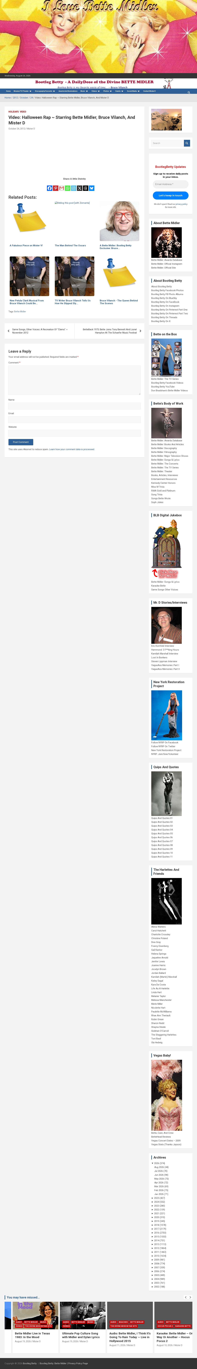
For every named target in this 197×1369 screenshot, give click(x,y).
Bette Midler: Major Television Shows (169, 456)
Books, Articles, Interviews (164, 475)
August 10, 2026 (157, 1345)
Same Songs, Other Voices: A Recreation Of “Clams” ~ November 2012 (40, 331)
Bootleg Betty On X (160, 321)
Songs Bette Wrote (161, 498)
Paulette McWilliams (161, 1011)
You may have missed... (23, 1297)
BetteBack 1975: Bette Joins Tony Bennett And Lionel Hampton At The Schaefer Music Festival (110, 331)
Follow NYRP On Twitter (163, 746)
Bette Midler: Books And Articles (167, 444)
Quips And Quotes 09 (162, 849)
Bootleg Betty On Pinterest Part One (169, 309)
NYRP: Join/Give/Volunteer (164, 754)
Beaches (115, 1322)
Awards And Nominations (68, 91)
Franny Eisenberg (160, 946)
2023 (156, 1205)
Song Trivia (156, 494)
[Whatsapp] (67, 186)
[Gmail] (61, 186)
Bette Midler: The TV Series (165, 379)
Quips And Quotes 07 (162, 841)
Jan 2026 (159, 1194)
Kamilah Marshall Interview (164, 653)
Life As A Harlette (160, 988)
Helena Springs (158, 953)
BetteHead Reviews (161, 1136)
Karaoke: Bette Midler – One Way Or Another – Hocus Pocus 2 (168, 1337)
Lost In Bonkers (159, 657)
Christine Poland (159, 938)
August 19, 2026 (15, 1341)
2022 (156, 1209)
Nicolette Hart (158, 1007)
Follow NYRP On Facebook (164, 742)
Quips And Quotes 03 (162, 825)
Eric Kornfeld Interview (162, 646)
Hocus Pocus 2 (157, 1326)
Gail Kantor (156, 950)
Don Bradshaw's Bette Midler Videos (169, 390)
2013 (156, 1244)
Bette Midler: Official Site (163, 267)
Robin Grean (157, 1019)
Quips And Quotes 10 (162, 852)
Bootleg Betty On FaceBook (165, 302)
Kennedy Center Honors (163, 483)
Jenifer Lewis (158, 961)
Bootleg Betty (30, 1363)
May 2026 (159, 1178)
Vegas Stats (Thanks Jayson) (166, 1144)
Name (11, 399)
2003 (156, 1283)
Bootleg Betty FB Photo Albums (167, 294)
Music (82, 91)
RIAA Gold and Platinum (163, 490)
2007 (156, 1267)
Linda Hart (156, 992)
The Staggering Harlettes (163, 1034)
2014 (156, 1240)
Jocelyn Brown (158, 969)
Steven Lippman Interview (164, 661)
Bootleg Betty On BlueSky (164, 298)
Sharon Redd (157, 1023)
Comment (14, 362)
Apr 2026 (158, 1182)
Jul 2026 (158, 1171)
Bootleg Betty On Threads (164, 317)
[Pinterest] (55, 186)
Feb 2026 (159, 1190)
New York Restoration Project (166, 750)
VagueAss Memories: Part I (165, 665)
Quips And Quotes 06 (162, 837)
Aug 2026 (159, 1167)
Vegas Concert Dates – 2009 (166, 1140)
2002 (156, 1286)
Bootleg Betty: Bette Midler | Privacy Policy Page (64, 1363)
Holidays (13, 111)
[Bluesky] (91, 186)
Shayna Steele (158, 1027)
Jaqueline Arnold (159, 957)
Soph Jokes (157, 502)
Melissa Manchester (161, 1000)
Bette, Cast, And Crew (162, 1133)
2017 (156, 1229)
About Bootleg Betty (161, 286)
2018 (156, 1225)
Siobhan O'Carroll (160, 1031)
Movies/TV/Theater (21, 91)
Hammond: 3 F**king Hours (165, 649)
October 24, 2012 (16, 128)
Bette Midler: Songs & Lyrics (165, 459)
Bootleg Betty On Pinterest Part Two (169, 313)
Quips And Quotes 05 (162, 833)
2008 (156, 1263)
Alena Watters (158, 926)
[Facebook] (49, 186)
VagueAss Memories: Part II (165, 669)
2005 (156, 1275)
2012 (156, 1248)
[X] (79, 186)
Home (8, 91)
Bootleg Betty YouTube (163, 386)
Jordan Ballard (158, 973)
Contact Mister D (149, 91)
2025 (156, 1198)
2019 (156, 1221)
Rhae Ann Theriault (160, 1015)
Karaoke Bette (158, 585)
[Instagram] (73, 186)
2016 (156, 1232)
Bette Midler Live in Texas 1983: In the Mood (24, 1335)
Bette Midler (20, 311)
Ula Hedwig (156, 1042)
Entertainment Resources (164, 479)
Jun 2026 (159, 1174)
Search (187, 143)
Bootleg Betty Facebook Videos (167, 382)
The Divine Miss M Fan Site (30, 1326)
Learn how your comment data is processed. (72, 449)
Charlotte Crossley (160, 934)
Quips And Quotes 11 (162, 856)
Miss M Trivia (157, 486)
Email (11, 413)
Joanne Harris (158, 965)
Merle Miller (157, 1004)
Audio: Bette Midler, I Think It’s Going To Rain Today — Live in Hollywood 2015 (122, 1337)
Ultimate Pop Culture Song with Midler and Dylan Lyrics (73, 1335)
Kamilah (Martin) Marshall (164, 977)
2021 (156, 1213)
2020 (156, 1217)
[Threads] (85, 186)
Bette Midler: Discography (164, 448)
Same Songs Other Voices (164, 589)
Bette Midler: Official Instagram (166, 263)
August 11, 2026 (109, 1345)
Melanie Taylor (158, 996)
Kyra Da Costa (158, 984)
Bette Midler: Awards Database (166, 260)
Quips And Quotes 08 (162, 845)
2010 (156, 1256)
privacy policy (181, 204)
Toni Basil (156, 1038)
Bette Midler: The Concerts (164, 463)
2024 (156, 1201)
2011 (156, 1252)
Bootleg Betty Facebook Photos (167, 290)
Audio (11, 1322)
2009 (156, 1259)
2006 (156, 1271)
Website (12, 427)
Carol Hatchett (158, 930)
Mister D (31, 128)
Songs (11, 1326)
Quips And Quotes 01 (162, 818)
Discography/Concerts (43, 91)
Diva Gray (156, 942)
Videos (94, 91)
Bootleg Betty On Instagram (165, 305)
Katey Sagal (157, 980)
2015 (156, 1236)
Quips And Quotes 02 (162, 822)
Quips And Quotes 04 (162, 829)
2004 (156, 1279)
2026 (156, 1163)
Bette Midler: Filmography (164, 452)
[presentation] (186, 1297)
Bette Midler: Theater (161, 471)
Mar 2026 (159, 1186)
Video (23, 111)
